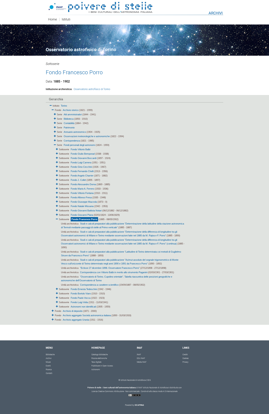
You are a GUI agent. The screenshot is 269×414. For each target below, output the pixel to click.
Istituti (66, 19)
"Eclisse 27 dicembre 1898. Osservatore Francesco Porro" (110, 268)
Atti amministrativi (73, 114)
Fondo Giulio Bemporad (83, 153)
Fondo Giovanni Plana (82, 215)
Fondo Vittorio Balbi (80, 149)
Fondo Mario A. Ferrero (82, 188)
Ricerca (49, 369)
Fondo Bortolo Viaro (81, 293)
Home (52, 19)
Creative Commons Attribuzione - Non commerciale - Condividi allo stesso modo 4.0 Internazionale (137, 391)
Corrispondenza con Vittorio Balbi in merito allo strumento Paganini (113, 272)
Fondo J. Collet (78, 180)
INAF (139, 354)
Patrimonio (69, 127)
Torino (64, 105)
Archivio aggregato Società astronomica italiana (87, 315)
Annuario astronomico (75, 132)
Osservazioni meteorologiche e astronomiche (87, 136)
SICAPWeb (139, 405)
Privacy (185, 362)
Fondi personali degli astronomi (79, 145)
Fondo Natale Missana (82, 206)
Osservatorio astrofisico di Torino (92, 89)
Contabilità (69, 123)
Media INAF (141, 362)
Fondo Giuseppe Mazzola (84, 201)
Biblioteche (50, 354)
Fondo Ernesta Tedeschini (84, 289)
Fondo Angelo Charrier (82, 175)
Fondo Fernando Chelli (82, 171)
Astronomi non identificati (83, 306)
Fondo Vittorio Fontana (82, 193)
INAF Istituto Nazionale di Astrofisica (153, 388)
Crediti (185, 354)
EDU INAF (141, 358)
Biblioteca (68, 118)
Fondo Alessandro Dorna (83, 184)
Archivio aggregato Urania (76, 319)
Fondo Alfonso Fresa (81, 197)
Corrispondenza (72, 140)
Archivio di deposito (73, 311)
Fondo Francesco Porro (84, 219)
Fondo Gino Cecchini (81, 167)
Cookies (185, 358)
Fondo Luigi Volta (79, 302)
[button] (51, 105)
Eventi (48, 366)
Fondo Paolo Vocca (80, 298)
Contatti (49, 373)
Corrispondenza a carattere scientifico (99, 284)
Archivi (49, 358)
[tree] (117, 212)
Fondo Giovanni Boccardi (83, 158)
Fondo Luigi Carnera (81, 162)
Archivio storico (70, 110)
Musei (48, 362)
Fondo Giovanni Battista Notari (86, 210)
